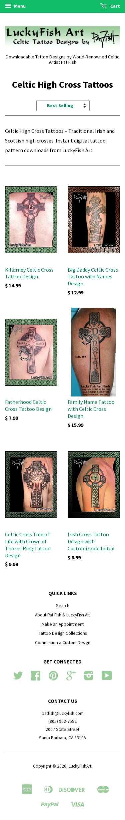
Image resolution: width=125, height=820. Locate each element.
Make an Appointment (63, 624)
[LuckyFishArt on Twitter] (18, 678)
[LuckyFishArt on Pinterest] (53, 678)
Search (62, 605)
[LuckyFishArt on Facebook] (36, 678)
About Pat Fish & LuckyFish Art (62, 615)
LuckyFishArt (80, 766)
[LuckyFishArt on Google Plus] (71, 678)
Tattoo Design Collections (63, 633)
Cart (114, 6)
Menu (19, 6)
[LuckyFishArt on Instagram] (89, 678)
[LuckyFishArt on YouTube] (107, 678)
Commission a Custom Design (62, 642)
